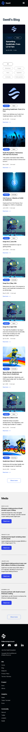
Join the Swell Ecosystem (8, 650)
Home (3, 665)
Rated (3, 697)
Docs (2, 685)
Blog (2, 668)
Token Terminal (5, 700)
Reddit (3, 721)
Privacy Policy (5, 673)
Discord (3, 712)
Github (3, 688)
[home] (6, 3)
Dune (2, 703)
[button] (24, 3)
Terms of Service (6, 676)
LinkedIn (3, 718)
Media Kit (3, 671)
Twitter (3, 715)
